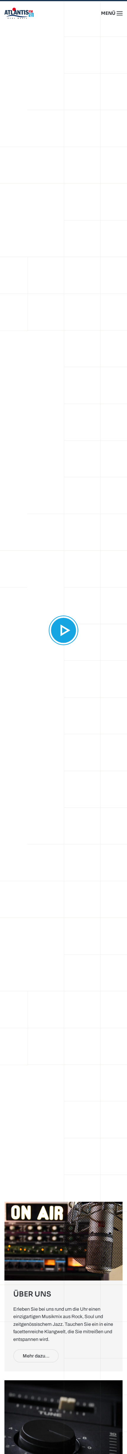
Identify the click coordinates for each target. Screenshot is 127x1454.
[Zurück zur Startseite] (19, 13)
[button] (112, 13)
